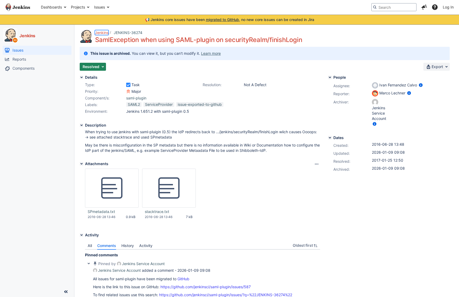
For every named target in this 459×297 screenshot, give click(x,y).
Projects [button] (78, 7)
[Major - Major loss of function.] (128, 91)
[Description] (81, 125)
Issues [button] (99, 7)
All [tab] (90, 245)
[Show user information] (421, 85)
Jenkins (101, 32)
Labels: (91, 104)
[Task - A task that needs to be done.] (128, 85)
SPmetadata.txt (101, 211)
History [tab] (127, 245)
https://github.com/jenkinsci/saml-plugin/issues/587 (205, 287)
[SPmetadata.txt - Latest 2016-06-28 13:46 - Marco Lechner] (111, 188)
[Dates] (330, 138)
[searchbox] (394, 7)
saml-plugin (136, 98)
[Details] (81, 77)
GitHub (183, 279)
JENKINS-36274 (128, 32)
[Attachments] (81, 164)
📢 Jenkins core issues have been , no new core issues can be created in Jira (229, 19)
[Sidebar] (65, 292)
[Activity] (81, 235)
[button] (424, 7)
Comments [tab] (106, 245)
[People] (330, 77)
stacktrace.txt (157, 211)
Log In (448, 7)
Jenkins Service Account (143, 263)
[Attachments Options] (316, 164)
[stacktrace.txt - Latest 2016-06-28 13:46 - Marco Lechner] (169, 188)
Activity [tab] (145, 245)
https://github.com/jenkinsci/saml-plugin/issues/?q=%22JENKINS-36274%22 (225, 294)
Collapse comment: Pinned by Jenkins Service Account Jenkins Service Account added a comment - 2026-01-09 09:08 (89, 263)
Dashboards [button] (51, 7)
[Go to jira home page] (18, 7)
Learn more (211, 53)
